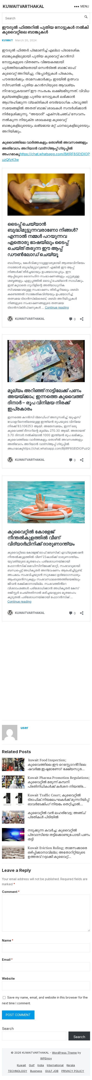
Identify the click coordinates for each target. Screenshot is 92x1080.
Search (8, 1028)
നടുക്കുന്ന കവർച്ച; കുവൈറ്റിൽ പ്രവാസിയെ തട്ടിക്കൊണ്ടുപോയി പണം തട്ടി (59, 834)
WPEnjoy (46, 1058)
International (55, 1065)
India (40, 1065)
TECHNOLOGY (17, 1071)
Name (7, 940)
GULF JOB (51, 1071)
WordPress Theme (64, 1052)
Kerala (71, 1065)
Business (36, 1071)
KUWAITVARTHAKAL (23, 6)
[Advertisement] (46, 670)
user (24, 728)
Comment (10, 892)
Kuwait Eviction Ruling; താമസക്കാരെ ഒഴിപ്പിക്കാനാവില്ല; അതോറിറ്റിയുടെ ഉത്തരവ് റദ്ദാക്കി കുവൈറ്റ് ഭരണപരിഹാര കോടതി (57, 854)
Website (8, 978)
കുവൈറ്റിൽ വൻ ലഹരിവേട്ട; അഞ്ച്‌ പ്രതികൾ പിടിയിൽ (56, 815)
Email (7, 959)
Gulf (31, 1065)
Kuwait (7, 40)
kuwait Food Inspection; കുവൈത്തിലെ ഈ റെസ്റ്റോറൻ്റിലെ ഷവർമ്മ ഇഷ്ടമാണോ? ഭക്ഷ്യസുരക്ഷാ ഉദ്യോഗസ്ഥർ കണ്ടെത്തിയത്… (58, 766)
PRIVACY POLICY (72, 1071)
